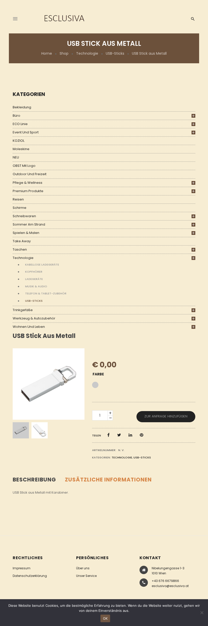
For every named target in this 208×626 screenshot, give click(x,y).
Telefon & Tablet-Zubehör (45, 293)
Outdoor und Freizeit (29, 174)
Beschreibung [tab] (34, 479)
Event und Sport (26, 132)
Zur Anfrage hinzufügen (165, 416)
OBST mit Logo (24, 165)
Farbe (98, 374)
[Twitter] (119, 435)
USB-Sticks (115, 53)
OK (105, 618)
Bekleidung (22, 107)
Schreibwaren (24, 216)
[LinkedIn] (130, 435)
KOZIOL (18, 140)
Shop (64, 53)
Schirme (19, 207)
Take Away (22, 241)
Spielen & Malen (26, 232)
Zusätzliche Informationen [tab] (108, 479)
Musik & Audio (36, 286)
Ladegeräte (34, 279)
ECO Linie (20, 124)
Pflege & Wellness (27, 182)
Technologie (87, 53)
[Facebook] (108, 435)
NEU (16, 157)
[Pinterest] (141, 435)
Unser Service (86, 576)
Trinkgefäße (23, 310)
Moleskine (21, 149)
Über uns (83, 568)
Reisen (18, 199)
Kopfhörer (33, 272)
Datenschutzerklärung (30, 576)
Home (46, 53)
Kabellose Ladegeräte (42, 264)
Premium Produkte (28, 191)
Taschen (20, 249)
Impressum (21, 568)
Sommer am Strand (29, 224)
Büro (16, 115)
